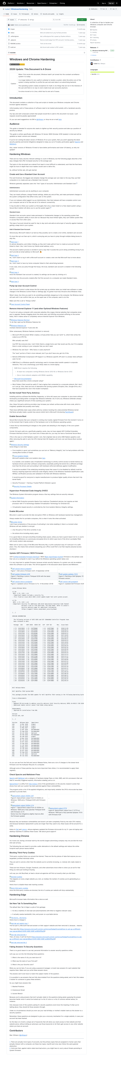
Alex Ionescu (33, 784)
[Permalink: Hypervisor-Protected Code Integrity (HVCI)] (8, 491)
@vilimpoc (39, 119)
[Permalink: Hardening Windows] (8, 154)
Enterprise (53, 3)
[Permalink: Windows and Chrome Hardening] (8, 59)
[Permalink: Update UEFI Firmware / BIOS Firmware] (8, 553)
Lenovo (24, 829)
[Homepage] (4, 3)
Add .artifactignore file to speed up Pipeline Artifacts (55, 36)
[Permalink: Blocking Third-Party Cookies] (8, 852)
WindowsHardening (19, 9)
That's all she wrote (45, 29)
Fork (104, 9)
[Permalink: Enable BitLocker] (8, 511)
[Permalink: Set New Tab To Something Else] (8, 903)
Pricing (62, 3)
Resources (30, 3)
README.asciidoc (15, 43)
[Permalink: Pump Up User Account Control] (8, 286)
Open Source (41, 3)
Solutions (20, 3)
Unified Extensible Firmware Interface (26, 557)
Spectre (77, 142)
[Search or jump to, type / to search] (98, 3)
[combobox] (65, 19)
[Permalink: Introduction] (8, 98)
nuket (7, 9)
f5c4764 (66, 24)
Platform (11, 3)
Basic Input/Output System (54, 557)
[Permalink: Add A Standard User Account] (8, 229)
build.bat (13, 47)
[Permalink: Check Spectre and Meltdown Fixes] (8, 774)
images (12, 29)
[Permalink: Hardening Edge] (8, 894)
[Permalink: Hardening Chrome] (8, 836)
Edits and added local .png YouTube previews (53, 32)
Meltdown (13, 144)
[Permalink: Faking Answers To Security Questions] (8, 947)
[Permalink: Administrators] (8, 187)
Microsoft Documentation (22, 379)
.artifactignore (14, 36)
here (60, 119)
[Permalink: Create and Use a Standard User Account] (8, 174)
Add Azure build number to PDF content (51, 47)
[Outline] (84, 52)
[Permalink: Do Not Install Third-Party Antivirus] (8, 393)
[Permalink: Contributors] (8, 1030)
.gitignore (13, 40)
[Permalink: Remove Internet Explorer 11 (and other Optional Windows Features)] (8, 308)
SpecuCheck (14, 784)
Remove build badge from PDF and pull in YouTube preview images (59, 40)
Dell (17, 829)
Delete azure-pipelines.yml (22, 25)
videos (12, 32)
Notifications (94, 9)
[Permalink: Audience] (8, 124)
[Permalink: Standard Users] (8, 212)
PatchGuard (69, 412)
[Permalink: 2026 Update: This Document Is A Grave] (8, 69)
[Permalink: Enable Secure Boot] (8, 416)
